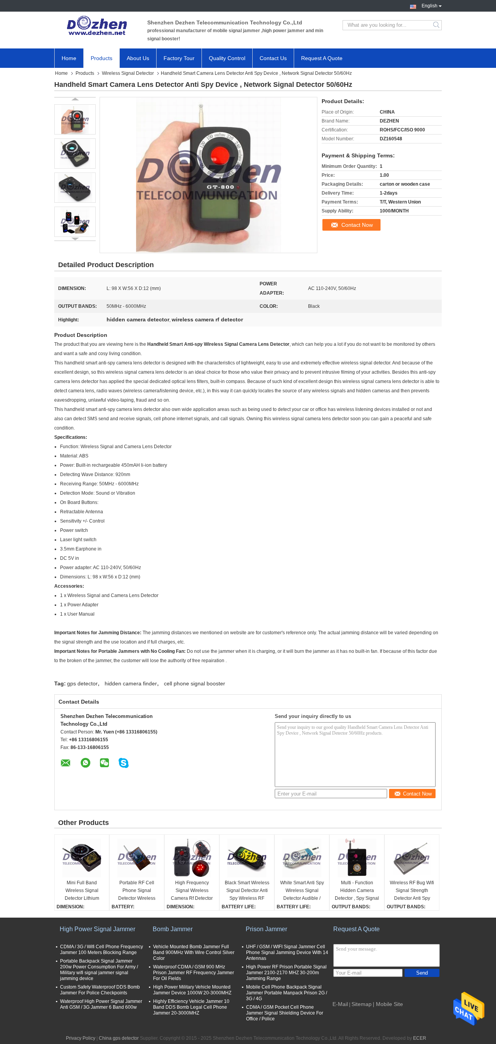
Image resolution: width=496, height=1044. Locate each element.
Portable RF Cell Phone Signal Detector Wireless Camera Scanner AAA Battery (136, 891)
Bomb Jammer (173, 929)
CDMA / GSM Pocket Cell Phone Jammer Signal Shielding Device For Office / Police (284, 1013)
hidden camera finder (131, 683)
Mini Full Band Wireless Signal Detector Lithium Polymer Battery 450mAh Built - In (82, 891)
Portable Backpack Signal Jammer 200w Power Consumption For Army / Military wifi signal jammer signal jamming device (99, 969)
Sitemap (361, 1004)
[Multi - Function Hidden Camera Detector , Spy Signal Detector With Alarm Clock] (357, 858)
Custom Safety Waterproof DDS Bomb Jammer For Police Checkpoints (100, 990)
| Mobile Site (388, 1004)
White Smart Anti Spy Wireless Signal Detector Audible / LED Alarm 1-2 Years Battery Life (302, 891)
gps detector (82, 683)
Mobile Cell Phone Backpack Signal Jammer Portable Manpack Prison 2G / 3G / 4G (286, 992)
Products (101, 58)
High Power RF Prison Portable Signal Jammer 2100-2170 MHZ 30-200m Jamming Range (286, 972)
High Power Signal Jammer (97, 929)
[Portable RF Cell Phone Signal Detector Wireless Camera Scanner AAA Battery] (137, 858)
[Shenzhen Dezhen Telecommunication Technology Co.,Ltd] (97, 25)
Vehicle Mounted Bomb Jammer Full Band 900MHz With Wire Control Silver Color (193, 952)
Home (69, 58)
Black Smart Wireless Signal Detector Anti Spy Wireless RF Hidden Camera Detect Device (247, 891)
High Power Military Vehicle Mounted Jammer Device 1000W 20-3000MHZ (192, 990)
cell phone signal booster (194, 683)
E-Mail (340, 1004)
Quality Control (227, 58)
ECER (419, 1038)
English (429, 5)
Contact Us (273, 58)
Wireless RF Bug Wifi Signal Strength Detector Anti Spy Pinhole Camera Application (412, 891)
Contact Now (357, 225)
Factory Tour (179, 58)
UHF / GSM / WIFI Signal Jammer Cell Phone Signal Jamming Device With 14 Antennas (287, 952)
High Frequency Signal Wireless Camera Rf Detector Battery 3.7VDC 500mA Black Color (192, 891)
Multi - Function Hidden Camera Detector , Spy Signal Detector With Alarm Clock (357, 891)
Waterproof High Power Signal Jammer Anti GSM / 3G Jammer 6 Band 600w (101, 1004)
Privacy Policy (80, 1038)
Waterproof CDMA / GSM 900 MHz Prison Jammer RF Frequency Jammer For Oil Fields (193, 972)
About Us (138, 58)
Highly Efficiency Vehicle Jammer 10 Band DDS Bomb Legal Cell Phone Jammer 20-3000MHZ (191, 1007)
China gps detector (119, 1038)
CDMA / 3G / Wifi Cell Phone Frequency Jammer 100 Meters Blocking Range (101, 949)
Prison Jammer (266, 929)
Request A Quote (322, 58)
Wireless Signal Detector (128, 73)
